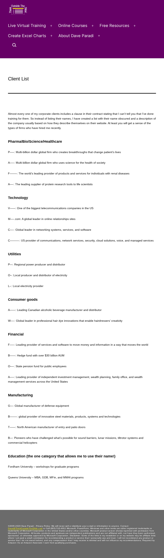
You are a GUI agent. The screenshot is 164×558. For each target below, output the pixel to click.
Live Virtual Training (27, 25)
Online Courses (72, 25)
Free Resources (114, 25)
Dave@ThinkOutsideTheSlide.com (25, 528)
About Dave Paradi (76, 35)
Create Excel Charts (27, 35)
